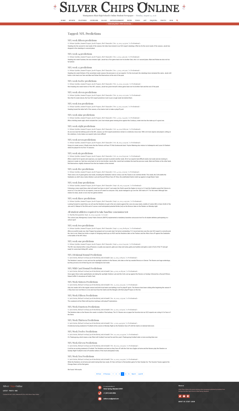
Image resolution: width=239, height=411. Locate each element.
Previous (107, 374)
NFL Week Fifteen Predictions (82, 295)
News (129, 20)
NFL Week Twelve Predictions (82, 331)
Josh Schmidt (105, 258)
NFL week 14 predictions (80, 53)
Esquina (153, 20)
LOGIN (193, 401)
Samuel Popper (86, 43)
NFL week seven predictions (82, 139)
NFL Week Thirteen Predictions (83, 320)
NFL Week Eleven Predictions (82, 342)
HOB (171, 20)
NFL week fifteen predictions (82, 40)
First (99, 374)
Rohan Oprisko (75, 43)
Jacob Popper (96, 43)
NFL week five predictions (81, 168)
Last (139, 374)
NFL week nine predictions (81, 114)
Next (133, 374)
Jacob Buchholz (94, 258)
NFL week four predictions (81, 182)
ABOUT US (182, 401)
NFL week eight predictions (81, 126)
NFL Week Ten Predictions (81, 356)
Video (137, 20)
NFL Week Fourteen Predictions (84, 306)
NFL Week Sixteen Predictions (83, 281)
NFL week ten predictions (80, 103)
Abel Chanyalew (107, 43)
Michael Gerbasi (83, 258)
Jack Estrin (73, 258)
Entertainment (117, 20)
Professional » (136, 43)
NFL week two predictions (81, 225)
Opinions (94, 20)
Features (83, 20)
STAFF (188, 401)
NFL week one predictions (81, 241)
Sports (72, 20)
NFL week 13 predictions (80, 67)
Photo (163, 20)
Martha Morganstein (77, 215)
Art (145, 20)
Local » (105, 215)
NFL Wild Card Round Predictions (85, 268)
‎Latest (5, 391)
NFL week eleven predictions (82, 92)
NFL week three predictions (81, 198)
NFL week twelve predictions (82, 80)
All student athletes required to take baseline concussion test (98, 211)
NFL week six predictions (80, 153)
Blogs (104, 20)
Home (63, 20)
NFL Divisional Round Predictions (85, 254)
